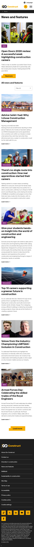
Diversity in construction (9, 462)
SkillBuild (4, 471)
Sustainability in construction (10, 476)
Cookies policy (6, 500)
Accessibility (5, 490)
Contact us (4, 457)
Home (5, 11)
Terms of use (5, 485)
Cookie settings (6, 504)
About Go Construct (8, 452)
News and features (7, 466)
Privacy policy (5, 495)
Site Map (4, 481)
